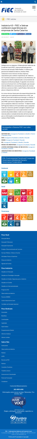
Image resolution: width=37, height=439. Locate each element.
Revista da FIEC (5, 360)
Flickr (9, 135)
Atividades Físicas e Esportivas (9, 256)
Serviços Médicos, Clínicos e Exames (10, 253)
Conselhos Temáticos (6, 367)
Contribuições (5, 319)
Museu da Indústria (6, 260)
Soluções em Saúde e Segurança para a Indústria (13, 279)
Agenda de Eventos (6, 263)
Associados (4, 312)
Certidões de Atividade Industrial (9, 304)
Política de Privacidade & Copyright (18, 437)
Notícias (3, 363)
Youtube (4, 135)
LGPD (2, 356)
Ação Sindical (4, 326)
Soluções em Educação (7, 272)
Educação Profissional (7, 242)
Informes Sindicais (6, 334)
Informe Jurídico (5, 337)
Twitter (33, 134)
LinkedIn (27, 134)
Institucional (4, 345)
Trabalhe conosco (5, 370)
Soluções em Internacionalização (9, 286)
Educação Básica (5, 238)
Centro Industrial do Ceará (8, 300)
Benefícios (4, 316)
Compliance (4, 381)
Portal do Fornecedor (6, 378)
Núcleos (3, 352)
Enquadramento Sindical (7, 330)
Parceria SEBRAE (5, 297)
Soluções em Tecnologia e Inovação (10, 275)
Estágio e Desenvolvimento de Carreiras (11, 249)
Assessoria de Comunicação (8, 374)
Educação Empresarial (7, 245)
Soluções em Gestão (6, 282)
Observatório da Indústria (8, 293)
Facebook (21, 134)
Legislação (4, 323)
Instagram (14, 134)
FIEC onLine (11, 19)
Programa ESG (5, 289)
